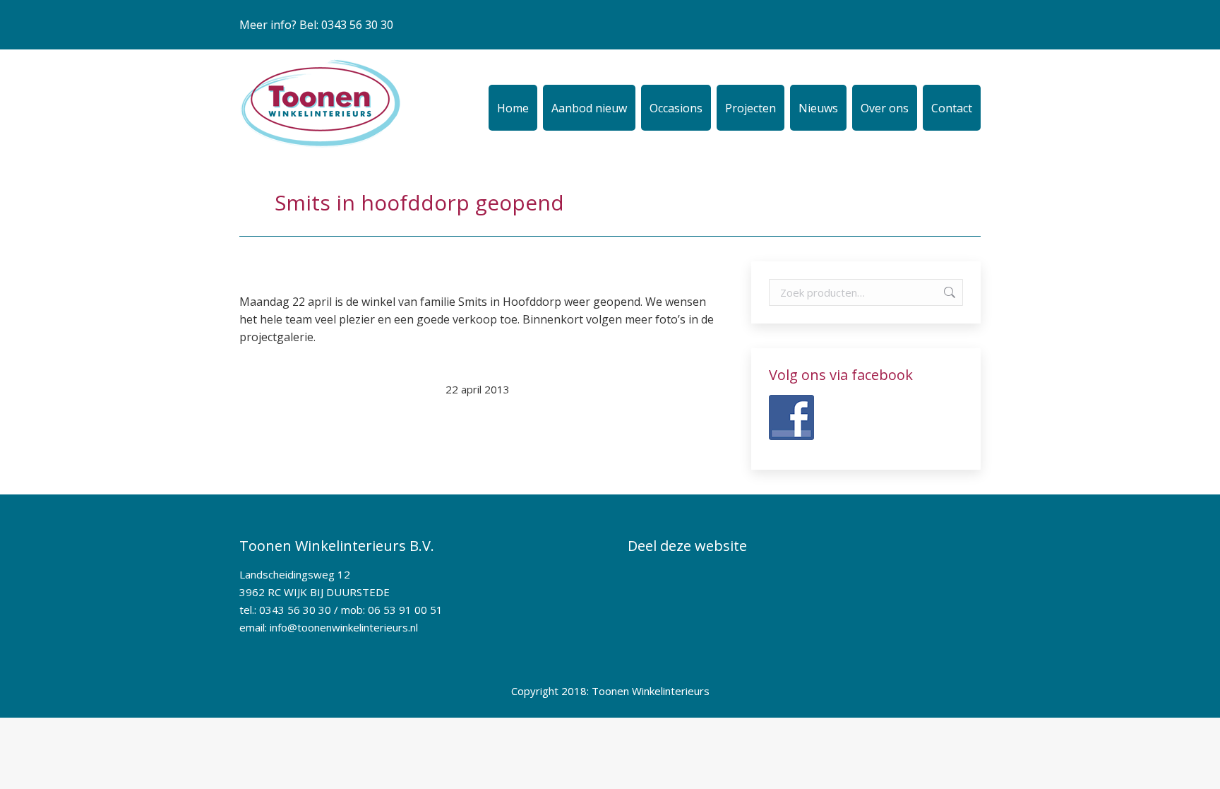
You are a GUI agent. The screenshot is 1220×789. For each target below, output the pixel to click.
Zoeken (948, 292)
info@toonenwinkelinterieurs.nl (344, 627)
